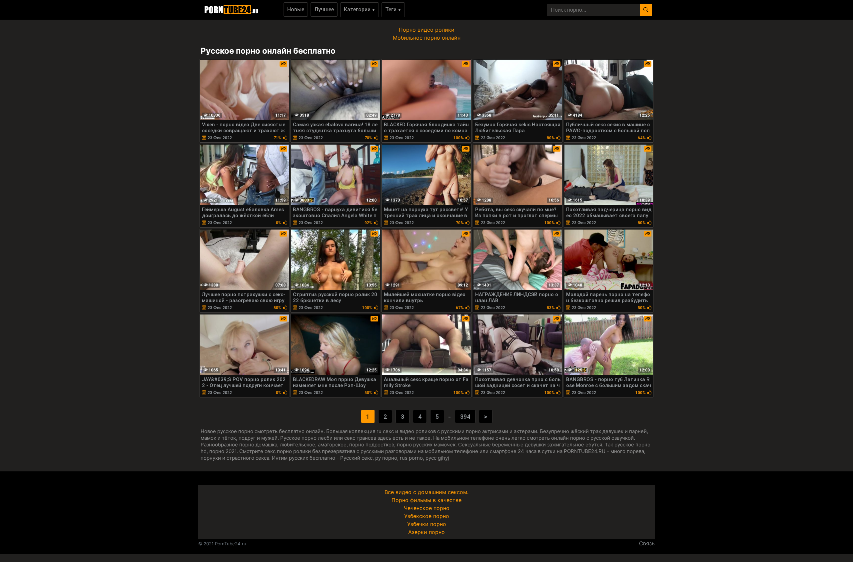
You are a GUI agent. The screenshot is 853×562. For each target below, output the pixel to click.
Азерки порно (426, 532)
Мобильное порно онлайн (426, 37)
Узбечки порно (426, 524)
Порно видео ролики (426, 29)
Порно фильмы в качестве (426, 500)
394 (465, 416)
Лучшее (324, 9)
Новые (295, 9)
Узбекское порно (426, 516)
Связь (647, 543)
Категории (359, 9)
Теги (393, 9)
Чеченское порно (426, 508)
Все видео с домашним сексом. (426, 492)
